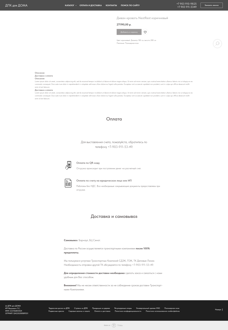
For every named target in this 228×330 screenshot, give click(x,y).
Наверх (218, 309)
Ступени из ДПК (81, 308)
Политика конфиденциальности (128, 311)
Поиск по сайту (130, 5)
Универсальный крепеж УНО (148, 308)
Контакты (111, 5)
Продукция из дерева (101, 308)
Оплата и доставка (91, 5)
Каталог (70, 5)
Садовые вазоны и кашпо (79, 311)
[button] (212, 5)
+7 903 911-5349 (187, 6)
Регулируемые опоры (123, 308)
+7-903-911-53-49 (120, 147)
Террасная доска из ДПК (59, 308)
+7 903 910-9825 (186, 3)
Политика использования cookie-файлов (163, 311)
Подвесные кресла (56, 311)
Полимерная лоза (171, 308)
